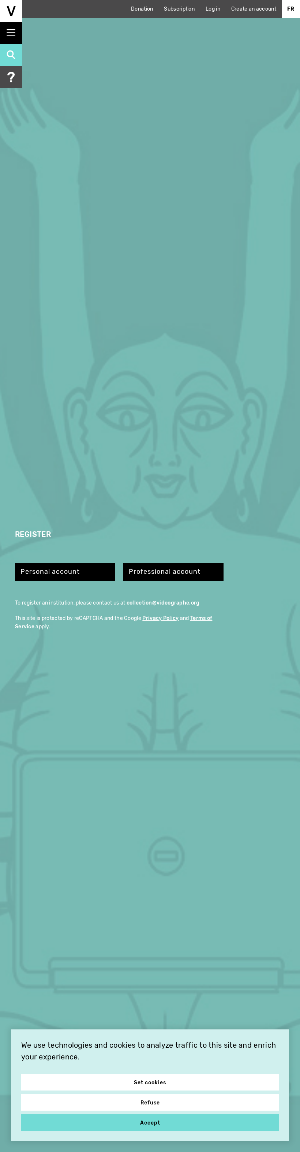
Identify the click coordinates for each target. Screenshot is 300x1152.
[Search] (11, 55)
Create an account (253, 9)
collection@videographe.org (163, 603)
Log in (213, 9)
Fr (291, 9)
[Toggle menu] (11, 33)
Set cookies (150, 1083)
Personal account (50, 572)
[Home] (11, 11)
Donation (142, 9)
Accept (150, 1123)
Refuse (150, 1103)
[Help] (11, 77)
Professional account (164, 572)
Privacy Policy (160, 618)
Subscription (179, 9)
